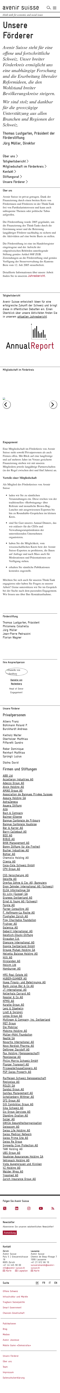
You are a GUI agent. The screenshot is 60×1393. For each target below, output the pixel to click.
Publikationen (9, 1323)
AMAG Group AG (13, 790)
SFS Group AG (11, 1100)
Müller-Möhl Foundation (17, 1034)
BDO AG (7, 835)
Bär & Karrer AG (13, 828)
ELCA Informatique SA (16, 890)
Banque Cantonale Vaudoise (20, 824)
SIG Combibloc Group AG (18, 1104)
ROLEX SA (9, 1085)
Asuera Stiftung (12, 805)
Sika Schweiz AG (13, 1108)
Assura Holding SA (14, 798)
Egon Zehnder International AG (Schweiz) (28, 886)
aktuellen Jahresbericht (32, 316)
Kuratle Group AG (13, 1004)
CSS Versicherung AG (16, 875)
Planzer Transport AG (16, 1064)
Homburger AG (12, 968)
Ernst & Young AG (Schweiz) (20, 901)
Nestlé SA (9, 1038)
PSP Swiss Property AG (17, 1072)
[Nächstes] (53, 405)
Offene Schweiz (10, 1291)
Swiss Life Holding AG (16, 1130)
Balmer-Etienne (12, 816)
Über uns (9, 156)
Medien (6, 1334)
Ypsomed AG (10, 1175)
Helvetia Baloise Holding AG (20, 953)
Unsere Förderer (14, 182)
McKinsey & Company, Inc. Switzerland (26, 1019)
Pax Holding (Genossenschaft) (21, 1053)
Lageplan (23, 1270)
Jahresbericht (36, 276)
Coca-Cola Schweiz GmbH (19, 865)
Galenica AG (10, 927)
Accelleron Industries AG (18, 779)
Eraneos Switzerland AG (17, 897)
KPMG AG (8, 1001)
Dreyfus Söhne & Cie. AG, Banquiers (25, 882)
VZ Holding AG (11, 1168)
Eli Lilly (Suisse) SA (15, 894)
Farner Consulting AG (16, 909)
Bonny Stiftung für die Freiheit (21, 846)
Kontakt (8, 171)
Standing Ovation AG (15, 1115)
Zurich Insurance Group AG (19, 1179)
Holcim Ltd (9, 965)
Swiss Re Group (12, 1141)
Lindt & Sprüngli (13, 1012)
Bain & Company (13, 813)
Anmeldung (10, 1232)
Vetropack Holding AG (16, 1160)
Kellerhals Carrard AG (16, 993)
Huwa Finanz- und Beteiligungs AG (24, 982)
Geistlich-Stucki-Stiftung (18, 935)
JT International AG (15, 990)
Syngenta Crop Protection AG (20, 1145)
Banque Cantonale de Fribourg (21, 820)
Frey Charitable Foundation (19, 920)
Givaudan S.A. (11, 938)
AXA (5, 809)
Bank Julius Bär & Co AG (18, 986)
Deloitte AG (10, 879)
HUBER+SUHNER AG (15, 978)
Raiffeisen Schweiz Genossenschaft (24, 1078)
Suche (6, 1283)
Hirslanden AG (11, 961)
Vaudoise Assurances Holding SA (23, 1156)
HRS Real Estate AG (15, 975)
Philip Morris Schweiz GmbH (20, 1060)
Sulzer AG (9, 1119)
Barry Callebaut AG (15, 831)
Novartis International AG (18, 1042)
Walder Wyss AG (13, 1171)
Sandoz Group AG (13, 1089)
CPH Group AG (11, 869)
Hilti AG (7, 957)
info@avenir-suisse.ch (14, 1267)
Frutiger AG (10, 924)
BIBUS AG (9, 839)
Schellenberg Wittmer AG (18, 1097)
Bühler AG (9, 854)
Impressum (8, 1372)
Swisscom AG (11, 1126)
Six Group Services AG (16, 1112)
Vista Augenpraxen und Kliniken (22, 1164)
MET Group (9, 1023)
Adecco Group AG (13, 783)
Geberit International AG (18, 931)
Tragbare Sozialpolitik (14, 1302)
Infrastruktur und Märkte (15, 1296)
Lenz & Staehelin (13, 1008)
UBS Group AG (11, 1153)
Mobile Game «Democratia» (17, 1345)
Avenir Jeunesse (11, 1340)
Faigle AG (9, 905)
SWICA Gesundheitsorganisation (22, 1123)
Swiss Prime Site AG (15, 1138)
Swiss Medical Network (17, 1134)
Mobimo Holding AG (15, 1031)
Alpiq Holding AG (13, 787)
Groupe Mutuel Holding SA (19, 950)
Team (5, 1366)
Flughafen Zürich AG (15, 916)
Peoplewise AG (12, 1057)
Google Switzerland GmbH (19, 946)
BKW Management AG (16, 843)
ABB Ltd (8, 775)
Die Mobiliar (10, 1027)
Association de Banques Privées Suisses (27, 794)
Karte (8, 1270)
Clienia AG (9, 861)
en (55, 1283)
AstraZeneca (10, 802)
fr (43, 1283)
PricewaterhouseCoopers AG (20, 1068)
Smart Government (12, 1307)
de (37, 1283)
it (50, 1283)
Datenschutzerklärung (14, 1377)
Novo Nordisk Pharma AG (18, 1046)
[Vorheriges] (7, 405)
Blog (5, 1329)
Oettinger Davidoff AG (16, 1049)
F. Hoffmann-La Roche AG (19, 912)
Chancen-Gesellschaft (13, 1313)
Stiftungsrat (11, 177)
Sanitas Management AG (18, 1093)
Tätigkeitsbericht (15, 161)
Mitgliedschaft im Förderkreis (24, 166)
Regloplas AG (11, 1082)
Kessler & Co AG (13, 997)
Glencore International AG (18, 942)
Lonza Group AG (12, 1016)
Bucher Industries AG (16, 850)
